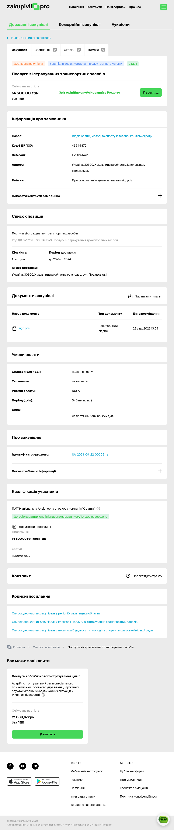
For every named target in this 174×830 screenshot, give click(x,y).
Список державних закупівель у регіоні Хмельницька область (56, 613)
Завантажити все (147, 296)
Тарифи (75, 763)
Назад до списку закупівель (31, 38)
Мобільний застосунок (86, 771)
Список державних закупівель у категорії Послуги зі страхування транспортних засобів (75, 622)
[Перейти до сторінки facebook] (10, 765)
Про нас (135, 7)
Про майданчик (131, 780)
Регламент (78, 780)
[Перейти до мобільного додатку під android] (47, 781)
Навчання (76, 7)
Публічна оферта (132, 771)
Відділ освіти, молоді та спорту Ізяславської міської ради (112, 136)
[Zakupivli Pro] (28, 7)
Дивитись (47, 734)
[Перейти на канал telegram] (35, 765)
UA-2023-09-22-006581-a (90, 454)
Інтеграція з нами (82, 796)
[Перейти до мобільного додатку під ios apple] (19, 781)
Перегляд (151, 92)
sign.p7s (24, 328)
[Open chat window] (163, 819)
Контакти (94, 7)
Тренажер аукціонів (134, 788)
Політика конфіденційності (139, 796)
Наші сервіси (115, 7)
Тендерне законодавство (88, 805)
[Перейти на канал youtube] (22, 765)
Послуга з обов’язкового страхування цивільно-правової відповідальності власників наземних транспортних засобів (47, 676)
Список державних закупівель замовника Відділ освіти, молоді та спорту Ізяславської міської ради (82, 630)
